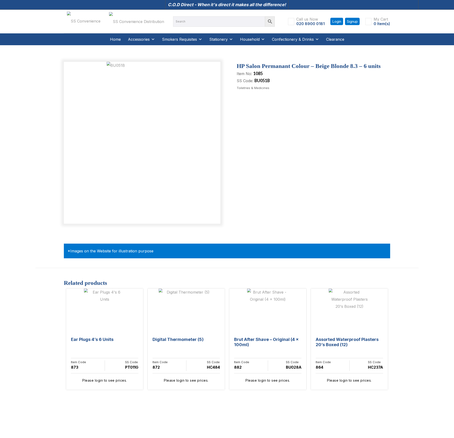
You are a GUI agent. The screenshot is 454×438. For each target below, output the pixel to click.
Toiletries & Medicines (253, 88)
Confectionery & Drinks (293, 39)
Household (250, 39)
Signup (352, 21)
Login (336, 21)
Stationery (218, 39)
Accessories (139, 39)
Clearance (335, 39)
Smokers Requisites (179, 39)
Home (115, 39)
